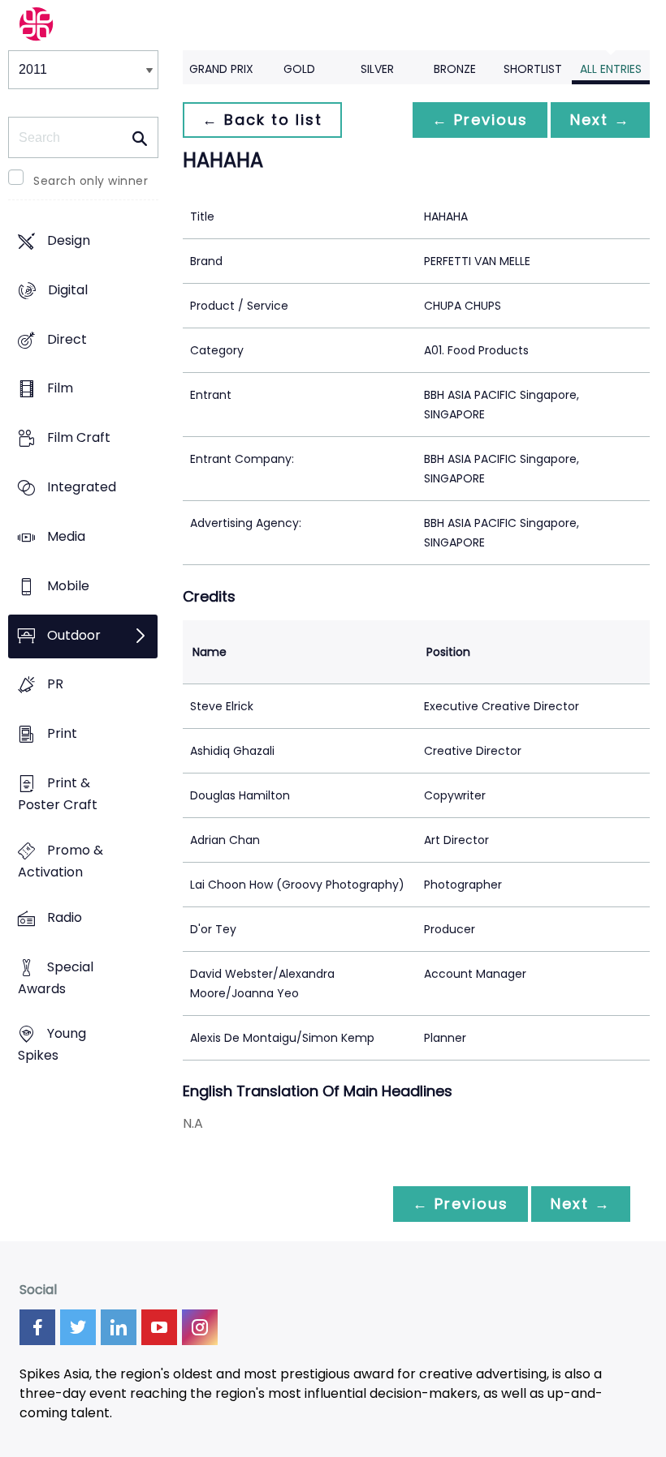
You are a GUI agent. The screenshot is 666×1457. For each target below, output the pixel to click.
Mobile (68, 585)
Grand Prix (221, 69)
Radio (64, 917)
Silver (377, 69)
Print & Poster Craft (57, 793)
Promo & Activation (60, 861)
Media (66, 536)
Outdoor (74, 635)
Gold (299, 69)
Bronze (455, 69)
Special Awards (55, 978)
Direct (67, 339)
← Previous (480, 119)
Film (60, 388)
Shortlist (533, 69)
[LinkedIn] (118, 1327)
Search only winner (90, 181)
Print (62, 734)
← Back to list (262, 119)
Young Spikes (52, 1045)
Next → (600, 119)
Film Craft (78, 438)
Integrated (81, 487)
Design (68, 240)
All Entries (611, 69)
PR (55, 684)
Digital (68, 290)
